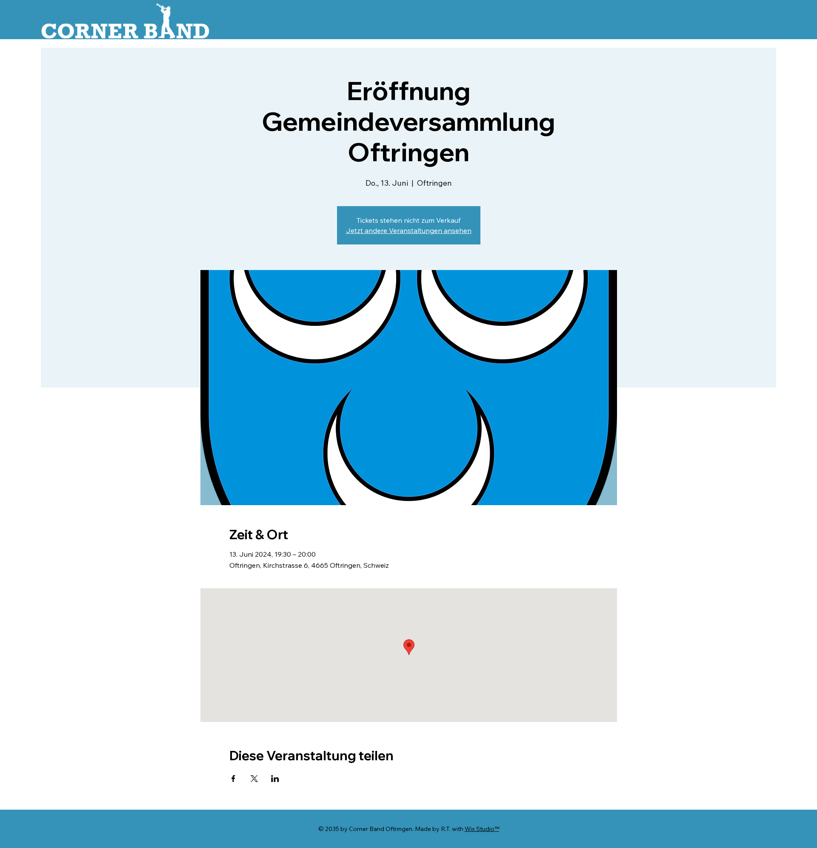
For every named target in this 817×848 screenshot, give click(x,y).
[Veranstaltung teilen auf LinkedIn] (275, 778)
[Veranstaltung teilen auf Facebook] (233, 778)
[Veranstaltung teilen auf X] (254, 778)
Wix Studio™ (482, 829)
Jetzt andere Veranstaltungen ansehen (408, 230)
